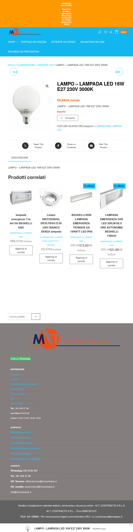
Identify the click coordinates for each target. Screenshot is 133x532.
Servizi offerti (17, 403)
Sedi (13, 398)
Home (11, 64)
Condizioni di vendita (21, 443)
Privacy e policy (18, 393)
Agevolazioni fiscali (21, 432)
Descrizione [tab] (19, 157)
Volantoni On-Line (92, 41)
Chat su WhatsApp (20, 358)
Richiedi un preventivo (23, 51)
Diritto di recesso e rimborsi (25, 448)
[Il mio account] (111, 32)
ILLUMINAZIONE (26, 64)
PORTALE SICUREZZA (33, 41)
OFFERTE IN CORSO (63, 41)
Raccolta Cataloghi (20, 453)
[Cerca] (99, 32)
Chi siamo (15, 374)
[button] (47, 86)
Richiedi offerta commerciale (26, 459)
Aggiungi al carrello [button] (21, 250)
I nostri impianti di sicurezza (24, 384)
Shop (11, 41)
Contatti (14, 379)
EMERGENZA (15, 233)
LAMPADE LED (45, 64)
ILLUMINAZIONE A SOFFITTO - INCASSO (52, 241)
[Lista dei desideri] (106, 32)
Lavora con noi (17, 388)
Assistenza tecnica (21, 437)
